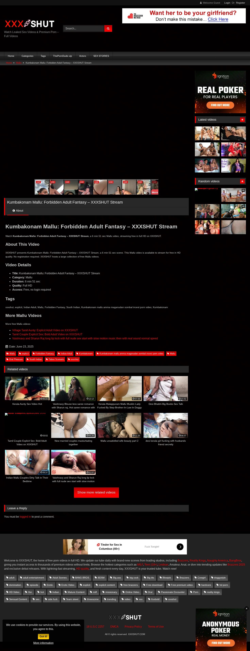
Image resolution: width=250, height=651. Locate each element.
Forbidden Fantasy (45, 353)
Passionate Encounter (173, 592)
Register (240, 2)
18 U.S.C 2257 (95, 626)
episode (34, 585)
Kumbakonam (86, 353)
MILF (140, 564)
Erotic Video (67, 585)
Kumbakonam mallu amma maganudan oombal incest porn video (131, 353)
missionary (111, 592)
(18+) (154, 564)
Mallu (18, 63)
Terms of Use (156, 626)
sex (37, 599)
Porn (195, 592)
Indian (55, 592)
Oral (150, 592)
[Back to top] (239, 641)
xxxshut (75, 359)
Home (11, 56)
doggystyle (220, 577)
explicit (25, 353)
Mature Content (76, 592)
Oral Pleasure (16, 359)
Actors (82, 56)
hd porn (224, 585)
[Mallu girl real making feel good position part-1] (233, 227)
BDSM (101, 577)
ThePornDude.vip (62, 56)
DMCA (114, 626)
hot (42, 592)
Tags (43, 56)
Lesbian (163, 564)
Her (30, 592)
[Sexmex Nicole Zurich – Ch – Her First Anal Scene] (233, 149)
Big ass (117, 577)
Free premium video (182, 585)
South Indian (35, 359)
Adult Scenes (60, 577)
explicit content (107, 585)
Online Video (132, 592)
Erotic (50, 585)
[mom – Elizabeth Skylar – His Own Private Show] (233, 165)
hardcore (206, 585)
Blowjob (167, 577)
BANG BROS (82, 577)
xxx (141, 599)
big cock (134, 577)
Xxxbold (155, 599)
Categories (27, 56)
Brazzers (183, 560)
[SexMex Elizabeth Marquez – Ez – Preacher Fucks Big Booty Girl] (207, 227)
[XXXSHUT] (29, 24)
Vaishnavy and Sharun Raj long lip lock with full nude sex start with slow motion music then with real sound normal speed (85, 338)
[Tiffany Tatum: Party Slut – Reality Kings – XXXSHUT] (207, 211)
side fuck (52, 599)
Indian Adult (66, 353)
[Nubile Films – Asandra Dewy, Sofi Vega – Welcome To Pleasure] (207, 149)
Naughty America (217, 560)
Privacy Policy (133, 626)
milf (95, 592)
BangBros (235, 560)
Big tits (150, 577)
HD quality (82, 568)
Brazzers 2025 (236, 564)
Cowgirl (202, 577)
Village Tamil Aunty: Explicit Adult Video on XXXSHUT (45, 330)
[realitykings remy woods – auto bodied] (207, 195)
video (127, 599)
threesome (93, 599)
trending (111, 599)
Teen (147, 564)
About (19, 210)
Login (227, 2)
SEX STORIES (101, 56)
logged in (25, 516)
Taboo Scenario (56, 359)
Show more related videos (96, 492)
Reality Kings (198, 560)
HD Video (14, 592)
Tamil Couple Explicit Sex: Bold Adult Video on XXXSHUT (47, 334)
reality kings (213, 592)
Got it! (43, 636)
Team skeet (72, 599)
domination (15, 585)
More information (43, 642)
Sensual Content (18, 599)
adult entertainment (33, 577)
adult (11, 577)
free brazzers (130, 585)
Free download (154, 585)
